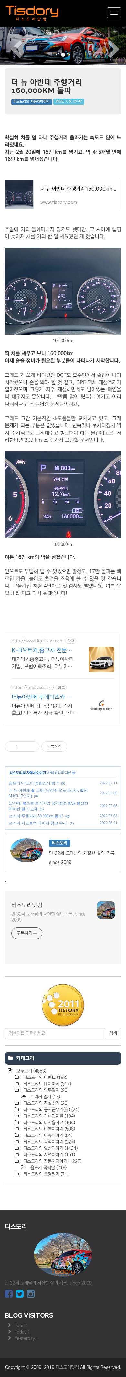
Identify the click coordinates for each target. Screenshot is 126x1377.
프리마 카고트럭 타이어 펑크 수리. (38, 823)
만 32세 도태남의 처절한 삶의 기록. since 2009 (48, 917)
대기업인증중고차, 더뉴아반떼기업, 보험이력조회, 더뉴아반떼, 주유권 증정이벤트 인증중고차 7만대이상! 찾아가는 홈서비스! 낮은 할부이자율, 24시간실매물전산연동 (43, 663)
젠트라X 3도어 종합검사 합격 (34, 783)
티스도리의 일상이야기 (50, 1148)
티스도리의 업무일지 (45, 1090)
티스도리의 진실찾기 (45, 1103)
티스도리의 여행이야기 (48, 1129)
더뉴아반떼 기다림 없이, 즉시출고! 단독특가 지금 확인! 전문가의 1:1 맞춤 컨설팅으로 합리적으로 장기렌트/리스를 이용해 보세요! (44, 710)
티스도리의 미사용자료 (48, 1122)
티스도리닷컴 (26, 905)
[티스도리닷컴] (32, 13)
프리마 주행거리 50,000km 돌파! (36, 816)
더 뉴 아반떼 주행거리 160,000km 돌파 (46, 86)
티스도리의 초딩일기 (45, 1174)
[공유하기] (24, 746)
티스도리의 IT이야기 (46, 1084)
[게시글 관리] (32, 746)
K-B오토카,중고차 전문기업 (42, 650)
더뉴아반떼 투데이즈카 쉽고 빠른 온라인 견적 (42, 697)
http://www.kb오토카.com (38, 640)
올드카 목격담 (48, 1167)
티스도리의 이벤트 (44, 1077)
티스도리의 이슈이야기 (47, 1135)
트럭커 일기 (44, 1096)
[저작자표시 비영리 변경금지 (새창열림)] (76, 746)
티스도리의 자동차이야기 (31, 102)
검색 (113, 1033)
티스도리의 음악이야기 (48, 1141)
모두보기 (30, 1071)
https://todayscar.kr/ (33, 687)
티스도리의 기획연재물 (48, 1116)
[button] (9, 45)
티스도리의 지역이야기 (48, 1154)
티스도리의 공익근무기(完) (50, 1109)
